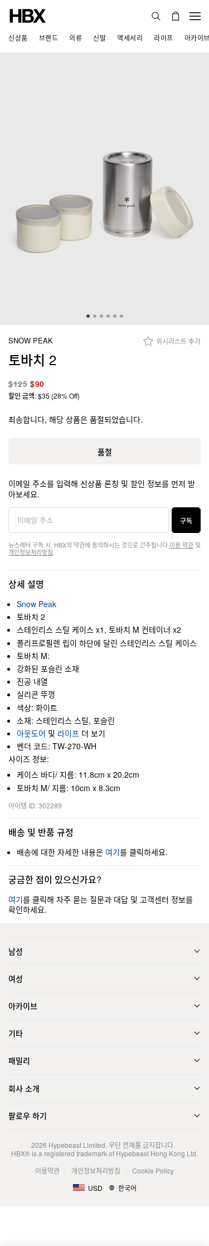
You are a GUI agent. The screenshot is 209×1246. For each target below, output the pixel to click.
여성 (15, 978)
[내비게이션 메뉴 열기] (195, 16)
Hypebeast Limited (76, 1145)
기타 (15, 1033)
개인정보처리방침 (30, 551)
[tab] (88, 316)
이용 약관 (181, 544)
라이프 (68, 733)
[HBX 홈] (27, 14)
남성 (15, 951)
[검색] (156, 16)
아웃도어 (31, 733)
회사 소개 (24, 1088)
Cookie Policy (153, 1170)
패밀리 (19, 1060)
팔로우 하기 (27, 1115)
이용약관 (47, 1170)
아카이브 (22, 1005)
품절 (105, 451)
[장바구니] (175, 16)
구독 (186, 520)
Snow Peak (30, 341)
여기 (112, 851)
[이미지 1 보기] (104, 189)
